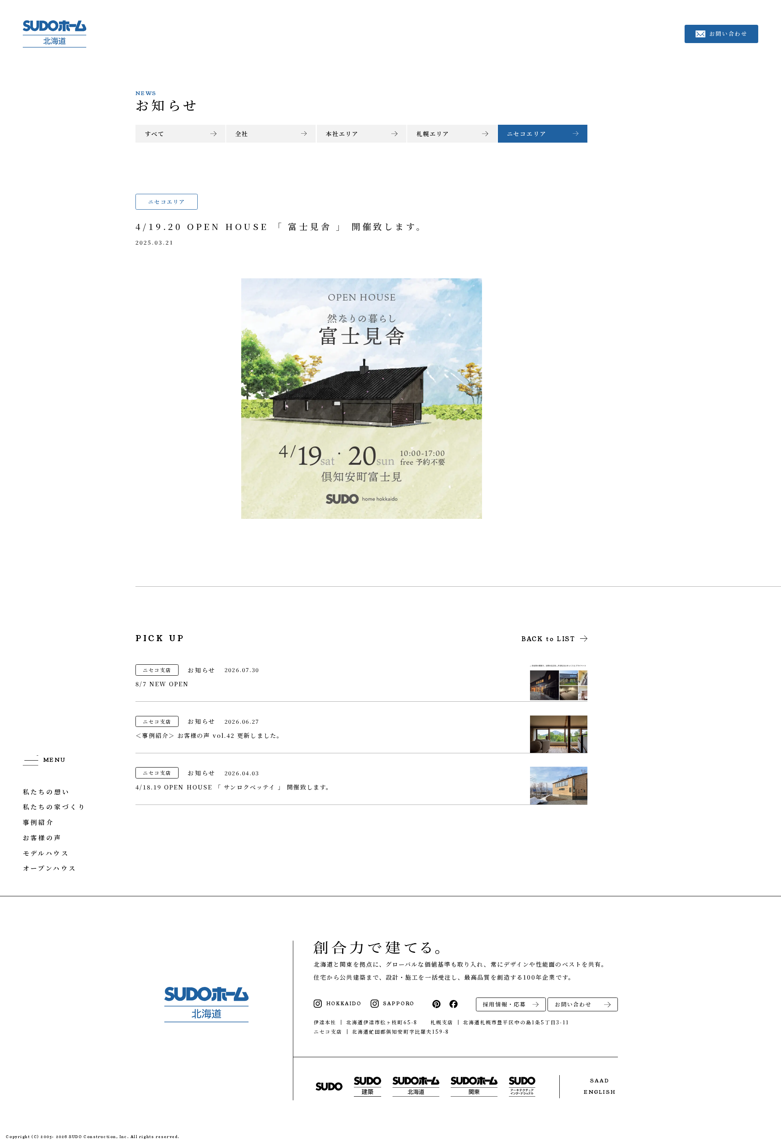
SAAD (600, 1080)
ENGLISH (600, 1092)
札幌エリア (433, 133)
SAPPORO (398, 1003)
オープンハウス (50, 867)
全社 (241, 133)
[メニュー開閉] (44, 760)
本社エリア (342, 133)
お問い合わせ (573, 1004)
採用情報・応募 (504, 1004)
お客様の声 (42, 837)
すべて (154, 133)
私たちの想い (46, 791)
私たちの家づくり (54, 806)
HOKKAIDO (344, 1003)
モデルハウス (46, 852)
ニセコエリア (526, 133)
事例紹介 (39, 822)
